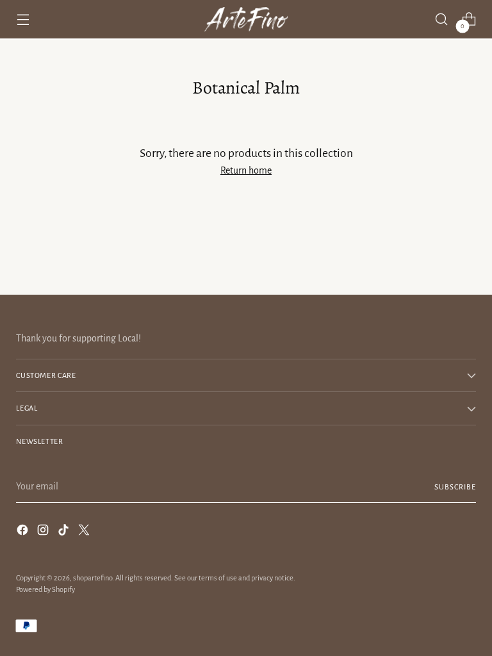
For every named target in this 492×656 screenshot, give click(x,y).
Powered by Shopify (45, 589)
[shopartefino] (246, 19)
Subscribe (454, 487)
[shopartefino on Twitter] (85, 532)
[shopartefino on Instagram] (44, 532)
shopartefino (92, 578)
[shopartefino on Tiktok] (64, 532)
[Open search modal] (442, 19)
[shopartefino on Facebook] (23, 532)
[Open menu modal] (23, 19)
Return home (246, 170)
